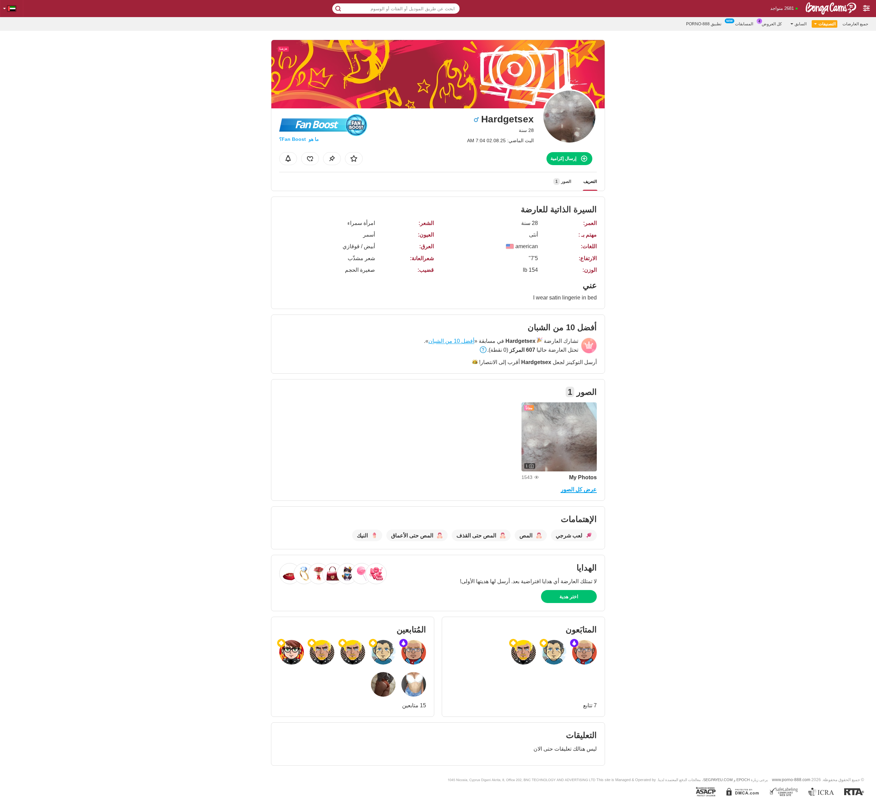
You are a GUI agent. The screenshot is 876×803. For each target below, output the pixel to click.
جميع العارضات (855, 24)
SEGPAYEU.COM (718, 780)
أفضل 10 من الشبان (451, 341)
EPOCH (743, 780)
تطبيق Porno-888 (703, 24)
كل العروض (772, 24)
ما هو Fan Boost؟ (299, 139)
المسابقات (744, 24)
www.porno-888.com (791, 779)
